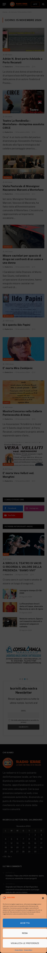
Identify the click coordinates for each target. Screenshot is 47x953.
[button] (43, 898)
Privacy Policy (19, 950)
